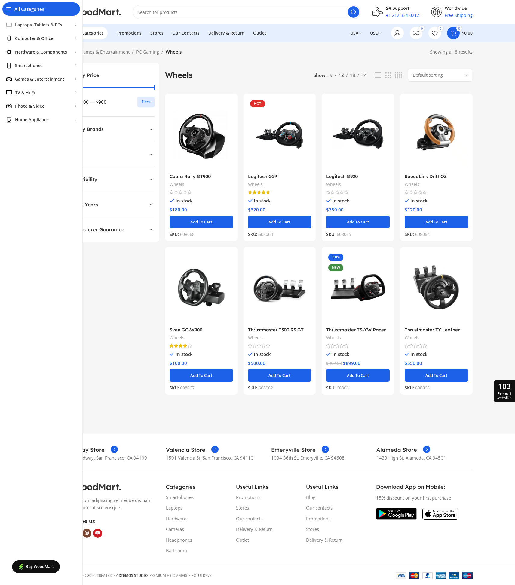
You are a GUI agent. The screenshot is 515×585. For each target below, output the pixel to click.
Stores (242, 508)
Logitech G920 (342, 176)
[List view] (378, 75)
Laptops (174, 508)
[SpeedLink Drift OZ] (436, 134)
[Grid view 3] (388, 75)
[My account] (397, 33)
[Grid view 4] (398, 75)
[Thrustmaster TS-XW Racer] (358, 287)
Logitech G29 (262, 176)
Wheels (177, 184)
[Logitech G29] (279, 134)
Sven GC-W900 (186, 330)
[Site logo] (91, 11)
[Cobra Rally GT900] (201, 134)
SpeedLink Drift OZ (426, 176)
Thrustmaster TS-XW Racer (356, 330)
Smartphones (180, 497)
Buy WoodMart (40, 566)
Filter (146, 101)
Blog (310, 497)
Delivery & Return (254, 529)
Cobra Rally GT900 (190, 176)
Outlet (242, 540)
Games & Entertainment (105, 52)
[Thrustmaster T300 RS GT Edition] (279, 287)
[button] (201, 222)
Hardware (176, 519)
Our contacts (249, 519)
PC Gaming (147, 52)
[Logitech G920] (358, 134)
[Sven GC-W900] (201, 287)
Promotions (248, 497)
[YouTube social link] (97, 533)
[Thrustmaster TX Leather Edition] (436, 287)
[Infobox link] (89, 450)
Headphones (179, 540)
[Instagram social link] (86, 533)
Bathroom (176, 550)
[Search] (353, 12)
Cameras (175, 529)
